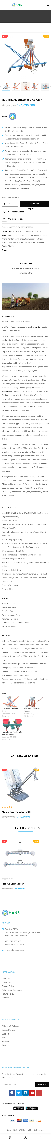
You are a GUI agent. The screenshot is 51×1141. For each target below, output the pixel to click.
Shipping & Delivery (10, 1026)
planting (38, 326)
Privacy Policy (8, 986)
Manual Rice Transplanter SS (16, 812)
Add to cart (34, 204)
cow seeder (30, 238)
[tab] (25, 263)
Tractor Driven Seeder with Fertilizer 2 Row (12, 733)
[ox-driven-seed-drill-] (25, 86)
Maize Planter (29, 242)
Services (5, 1041)
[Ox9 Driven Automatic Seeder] (34, 701)
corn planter (19, 238)
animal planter (8, 238)
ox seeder (40, 242)
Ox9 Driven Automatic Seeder (32, 709)
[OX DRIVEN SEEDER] (6, 86)
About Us (6, 978)
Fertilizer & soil (18, 231)
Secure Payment (9, 1030)
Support (5, 1034)
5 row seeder (24, 235)
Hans (10, 250)
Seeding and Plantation (34, 231)
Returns (5, 1045)
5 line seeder (12, 235)
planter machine (8, 246)
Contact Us (6, 982)
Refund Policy (8, 994)
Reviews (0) (25, 273)
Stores (4, 1038)
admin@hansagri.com (14, 950)
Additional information (25, 268)
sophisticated (7, 391)
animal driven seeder (39, 235)
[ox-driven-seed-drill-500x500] (16, 86)
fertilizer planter (16, 242)
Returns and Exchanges (12, 990)
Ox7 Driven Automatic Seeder (10, 709)
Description (25, 263)
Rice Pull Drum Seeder (13, 883)
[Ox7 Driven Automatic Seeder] (12, 701)
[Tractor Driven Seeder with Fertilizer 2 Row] (12, 725)
